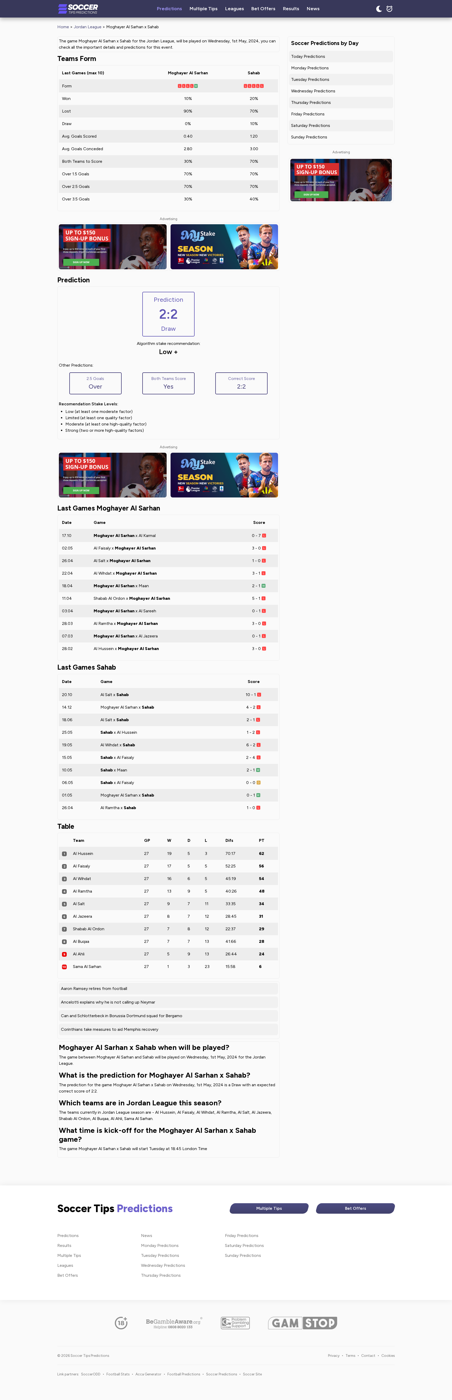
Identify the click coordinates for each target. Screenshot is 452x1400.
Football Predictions (183, 1374)
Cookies (388, 1355)
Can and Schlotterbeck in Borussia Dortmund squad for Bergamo (121, 1015)
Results (291, 9)
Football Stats (117, 1374)
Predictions (169, 9)
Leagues (234, 9)
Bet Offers (263, 9)
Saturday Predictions (310, 125)
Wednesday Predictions (313, 90)
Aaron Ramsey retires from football (94, 988)
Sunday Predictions (309, 137)
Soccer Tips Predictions (78, 9)
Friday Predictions (308, 113)
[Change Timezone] (389, 9)
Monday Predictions (310, 67)
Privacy (334, 1355)
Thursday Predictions (311, 102)
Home (63, 26)
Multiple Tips (204, 9)
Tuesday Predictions (310, 79)
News (313, 9)
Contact (368, 1355)
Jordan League (87, 26)
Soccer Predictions (221, 1374)
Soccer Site (252, 1374)
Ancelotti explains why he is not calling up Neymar (108, 1002)
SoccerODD (90, 1374)
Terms (350, 1355)
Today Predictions (308, 56)
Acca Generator (148, 1374)
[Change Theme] (379, 9)
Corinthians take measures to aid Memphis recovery (109, 1029)
